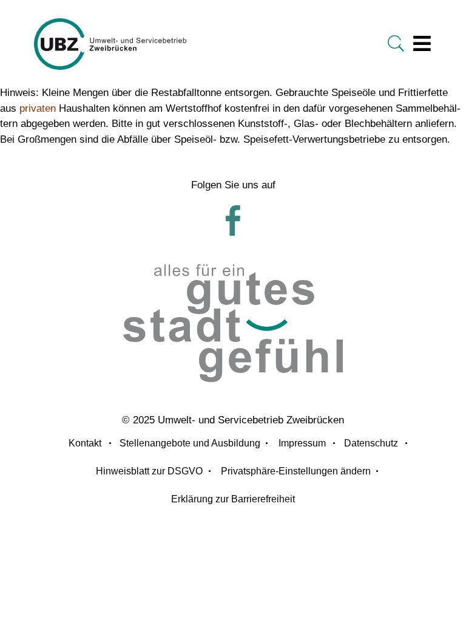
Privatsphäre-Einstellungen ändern (296, 471)
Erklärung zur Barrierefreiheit (233, 499)
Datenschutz (371, 443)
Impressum (302, 443)
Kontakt (85, 443)
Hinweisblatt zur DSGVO (149, 471)
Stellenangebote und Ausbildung (190, 443)
